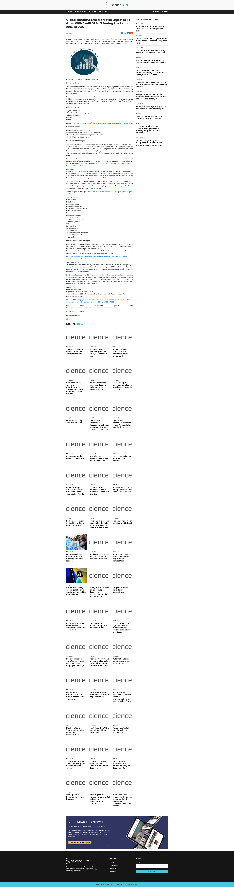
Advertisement (115, 868)
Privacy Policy (115, 865)
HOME (70, 12)
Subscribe (151, 872)
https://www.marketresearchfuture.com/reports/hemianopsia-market (92, 308)
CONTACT (103, 12)
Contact (113, 871)
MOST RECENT (80, 12)
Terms (112, 862)
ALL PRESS (92, 12)
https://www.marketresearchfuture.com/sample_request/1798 (110, 123)
